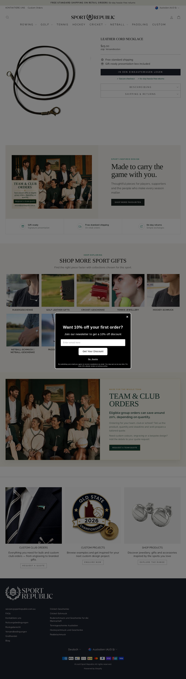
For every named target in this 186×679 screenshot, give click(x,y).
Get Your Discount (93, 351)
